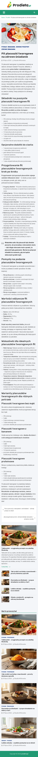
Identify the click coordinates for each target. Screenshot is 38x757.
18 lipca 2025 (7, 60)
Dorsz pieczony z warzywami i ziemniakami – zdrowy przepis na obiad (19, 509)
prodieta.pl (25, 754)
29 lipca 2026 (7, 713)
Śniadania (11, 47)
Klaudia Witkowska (20, 60)
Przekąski (10, 637)
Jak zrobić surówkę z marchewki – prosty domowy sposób (24, 572)
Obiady (3, 740)
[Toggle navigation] (3, 12)
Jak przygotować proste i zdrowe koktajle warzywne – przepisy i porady (19, 518)
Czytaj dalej (4, 566)
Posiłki (4, 47)
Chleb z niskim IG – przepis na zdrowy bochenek (22, 598)
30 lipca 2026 (7, 644)
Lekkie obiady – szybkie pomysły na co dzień (18, 743)
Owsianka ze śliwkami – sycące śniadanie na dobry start (22, 581)
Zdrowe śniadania (8, 49)
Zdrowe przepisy (22, 47)
